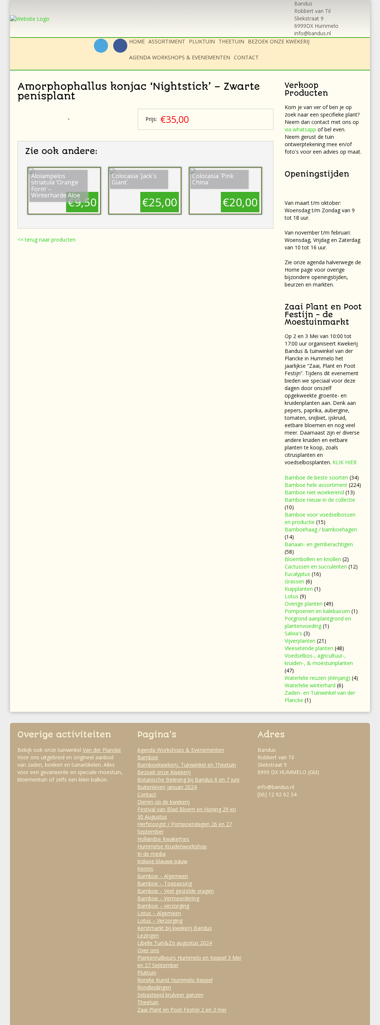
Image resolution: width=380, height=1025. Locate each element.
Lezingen (148, 935)
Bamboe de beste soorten (316, 477)
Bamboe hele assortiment (316, 484)
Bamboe (147, 757)
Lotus (291, 596)
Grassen (294, 581)
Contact (246, 57)
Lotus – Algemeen (159, 913)
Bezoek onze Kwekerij (278, 41)
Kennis (145, 868)
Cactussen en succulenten (316, 566)
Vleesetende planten (309, 648)
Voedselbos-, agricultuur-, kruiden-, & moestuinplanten (319, 659)
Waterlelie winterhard (310, 685)
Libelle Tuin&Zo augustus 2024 (174, 942)
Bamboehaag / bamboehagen (321, 529)
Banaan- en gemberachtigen (319, 544)
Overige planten (303, 603)
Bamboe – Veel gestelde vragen (175, 890)
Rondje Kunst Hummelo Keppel (175, 979)
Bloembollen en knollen (313, 559)
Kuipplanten (299, 588)
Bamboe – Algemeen (162, 876)
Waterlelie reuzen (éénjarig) (317, 677)
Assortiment (166, 41)
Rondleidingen (154, 987)
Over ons (148, 950)
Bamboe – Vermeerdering (168, 898)
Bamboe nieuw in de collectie (320, 499)
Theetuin (231, 41)
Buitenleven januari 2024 (167, 786)
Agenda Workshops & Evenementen (179, 57)
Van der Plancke (102, 749)
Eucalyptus (297, 573)
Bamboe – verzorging (163, 905)
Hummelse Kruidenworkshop (172, 846)
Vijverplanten (300, 640)
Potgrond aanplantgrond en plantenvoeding (318, 622)
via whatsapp (300, 129)
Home (137, 41)
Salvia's (293, 633)
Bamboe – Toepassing (164, 883)
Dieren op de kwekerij (163, 801)
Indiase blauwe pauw (162, 861)
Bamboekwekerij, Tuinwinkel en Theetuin (186, 764)
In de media (151, 853)
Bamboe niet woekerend (314, 492)
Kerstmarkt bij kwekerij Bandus (174, 927)
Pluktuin (202, 41)
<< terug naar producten (46, 239)
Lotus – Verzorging (160, 920)
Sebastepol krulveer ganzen (170, 994)
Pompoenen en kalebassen (317, 611)
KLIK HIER (344, 462)
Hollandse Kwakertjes (163, 838)
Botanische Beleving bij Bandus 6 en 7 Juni (188, 779)
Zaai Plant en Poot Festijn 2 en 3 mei (181, 1009)
